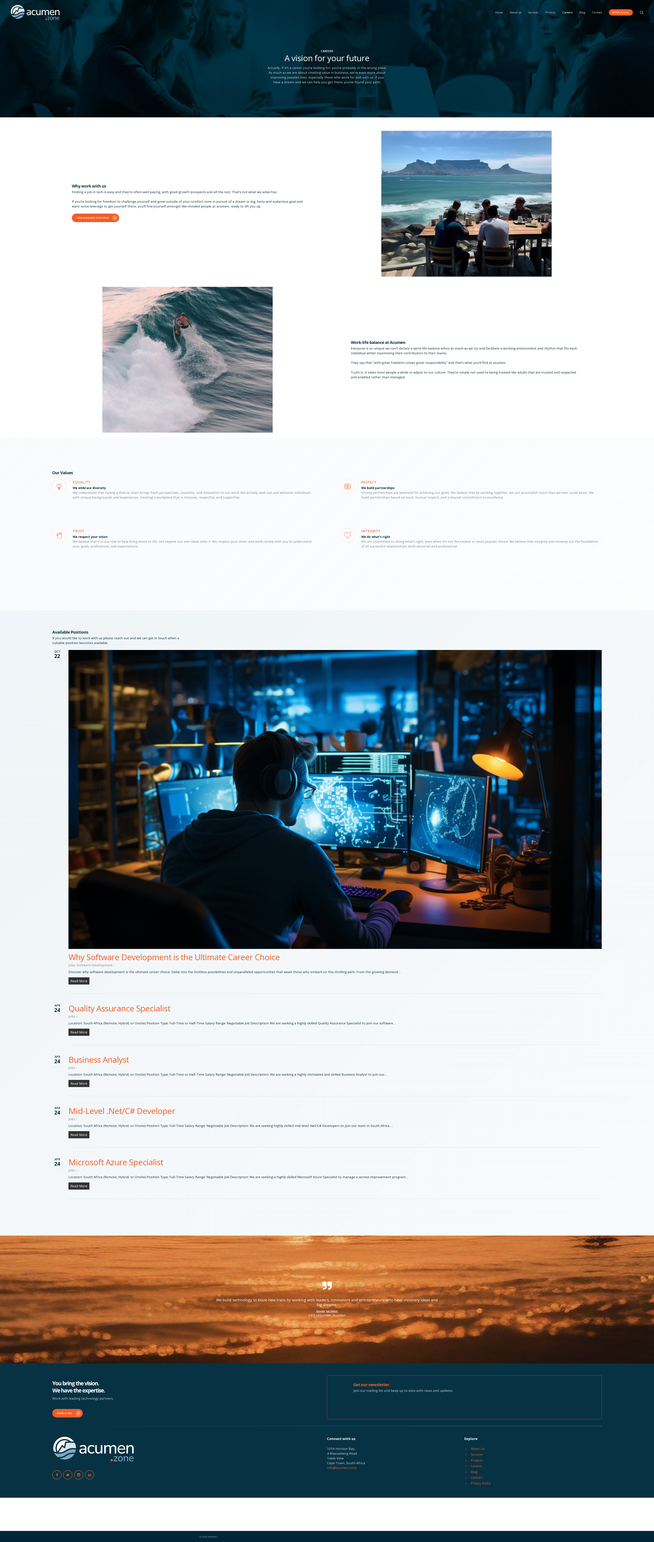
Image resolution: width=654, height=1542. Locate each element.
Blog (474, 1472)
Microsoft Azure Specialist (115, 1162)
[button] (95, 218)
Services (477, 1454)
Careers (476, 1466)
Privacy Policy (480, 1483)
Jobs (71, 965)
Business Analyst (98, 1059)
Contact (476, 1477)
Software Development (95, 965)
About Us (478, 1449)
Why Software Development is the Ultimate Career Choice (174, 957)
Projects (477, 1460)
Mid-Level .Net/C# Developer (121, 1110)
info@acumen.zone (342, 1468)
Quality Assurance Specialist (119, 1008)
